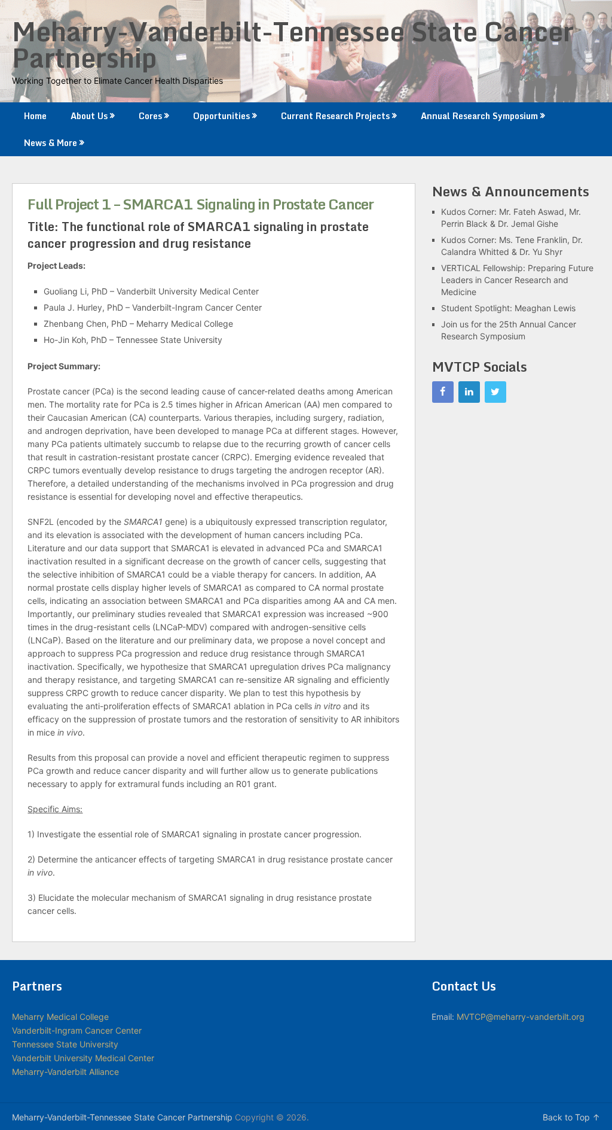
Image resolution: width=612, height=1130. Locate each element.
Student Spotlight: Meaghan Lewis (508, 308)
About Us (89, 116)
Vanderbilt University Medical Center (83, 1058)
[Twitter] (495, 392)
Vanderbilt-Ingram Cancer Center (77, 1030)
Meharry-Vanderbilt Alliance (65, 1072)
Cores (150, 116)
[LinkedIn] (469, 392)
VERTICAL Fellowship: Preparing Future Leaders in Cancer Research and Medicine (517, 280)
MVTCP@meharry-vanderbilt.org (521, 1016)
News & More (50, 143)
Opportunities (221, 116)
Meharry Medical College (60, 1016)
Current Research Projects (335, 116)
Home (35, 116)
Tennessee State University (65, 1044)
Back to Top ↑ (571, 1117)
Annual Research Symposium (479, 116)
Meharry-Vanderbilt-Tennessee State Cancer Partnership (293, 44)
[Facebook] (443, 392)
